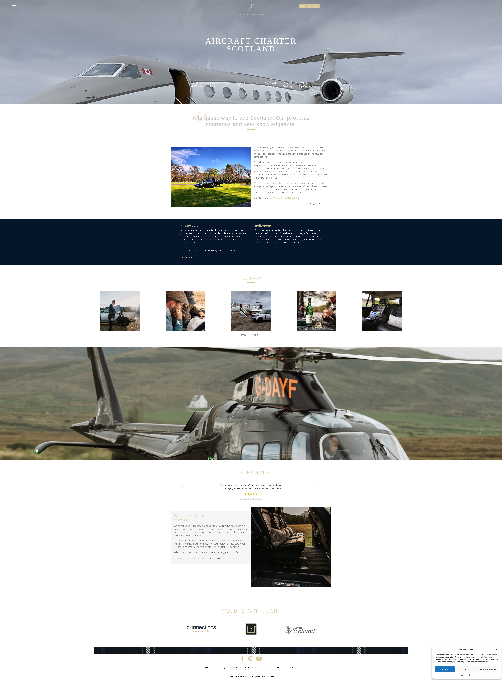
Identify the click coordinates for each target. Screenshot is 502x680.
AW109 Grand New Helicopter (283, 197)
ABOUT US (215, 559)
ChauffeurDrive (213, 85)
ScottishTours (241, 85)
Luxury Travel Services (228, 667)
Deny (466, 669)
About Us (209, 667)
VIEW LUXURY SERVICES (190, 559)
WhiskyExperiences (305, 85)
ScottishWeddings (288, 85)
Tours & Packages (252, 667)
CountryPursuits (227, 85)
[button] (496, 649)
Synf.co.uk (270, 676)
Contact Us (292, 667)
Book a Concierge (309, 6)
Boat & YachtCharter (271, 85)
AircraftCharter (255, 85)
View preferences (488, 669)
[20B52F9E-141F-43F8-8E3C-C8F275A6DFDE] (211, 206)
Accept (444, 669)
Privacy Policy (466, 675)
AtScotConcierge (274, 667)
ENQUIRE (314, 204)
